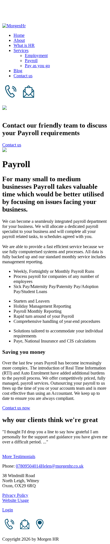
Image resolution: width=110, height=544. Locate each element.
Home (19, 35)
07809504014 (28, 466)
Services (21, 50)
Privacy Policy (15, 495)
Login (7, 509)
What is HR (24, 45)
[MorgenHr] (14, 25)
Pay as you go (37, 65)
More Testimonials (18, 456)
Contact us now (16, 407)
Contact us (23, 75)
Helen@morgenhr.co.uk (62, 466)
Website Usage (15, 500)
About (19, 40)
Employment (36, 55)
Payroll (31, 60)
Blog (18, 70)
